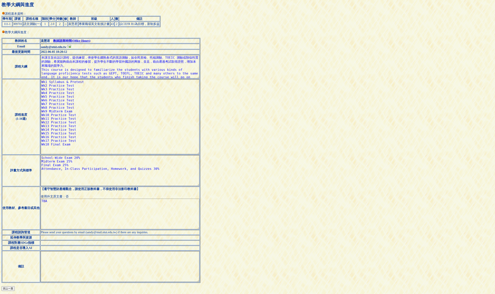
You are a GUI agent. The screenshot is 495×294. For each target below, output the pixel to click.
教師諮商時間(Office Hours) (71, 40)
